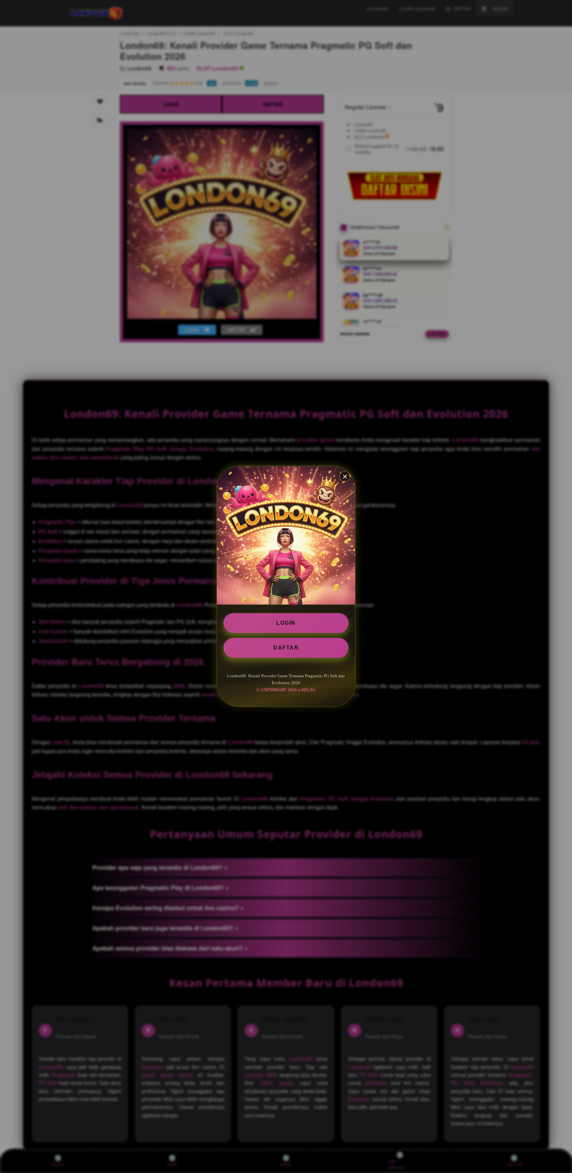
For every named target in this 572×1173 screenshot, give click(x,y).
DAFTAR (286, 647)
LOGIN (286, 623)
